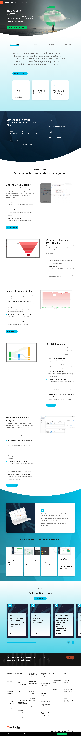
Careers (54, 675)
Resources (35, 2)
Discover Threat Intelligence (46, 715)
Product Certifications (68, 689)
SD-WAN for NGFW (21, 686)
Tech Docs (66, 696)
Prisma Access (20, 708)
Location (54, 687)
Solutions (22, 2)
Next (73, 642)
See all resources (39, 598)
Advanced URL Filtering (11, 691)
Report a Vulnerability (68, 691)
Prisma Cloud (31, 688)
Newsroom (55, 689)
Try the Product (10, 331)
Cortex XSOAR (32, 698)
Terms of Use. (57, 660)
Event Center (66, 682)
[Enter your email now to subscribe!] (53, 657)
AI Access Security (10, 681)
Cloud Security (32, 676)
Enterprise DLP (20, 705)
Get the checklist (11, 485)
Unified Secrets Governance (46, 695)
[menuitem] (9, 3)
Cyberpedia (66, 680)
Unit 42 (65, 698)
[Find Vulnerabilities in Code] (57, 299)
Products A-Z (66, 687)
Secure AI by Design (10, 676)
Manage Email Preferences (69, 684)
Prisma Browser (20, 710)
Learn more (50, 405)
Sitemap (65, 693)
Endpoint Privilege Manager (45, 683)
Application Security (33, 681)
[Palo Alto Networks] (9, 2)
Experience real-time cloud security (16, 27)
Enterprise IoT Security (11, 701)
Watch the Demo (11, 227)
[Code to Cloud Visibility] (57, 193)
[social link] (52, 731)
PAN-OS (19, 689)
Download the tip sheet (19, 73)
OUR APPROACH (34, 44)
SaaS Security (9, 708)
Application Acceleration (22, 700)
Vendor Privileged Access (45, 701)
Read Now (58, 633)
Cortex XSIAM (31, 693)
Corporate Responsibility (57, 680)
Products (16, 2)
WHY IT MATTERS (14, 44)
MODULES (51, 44)
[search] (78, 2)
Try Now (35, 633)
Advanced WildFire (10, 693)
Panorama (19, 691)
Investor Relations (56, 684)
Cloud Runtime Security (33, 685)
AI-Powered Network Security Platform (14, 673)
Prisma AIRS (9, 679)
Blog (65, 673)
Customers (55, 682)
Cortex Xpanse (32, 700)
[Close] (79, 734)
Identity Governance (44, 685)
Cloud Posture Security (33, 683)
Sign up (69, 657)
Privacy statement (24, 734)
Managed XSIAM (32, 706)
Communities (66, 675)
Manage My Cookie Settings (62, 733)
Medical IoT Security (10, 703)
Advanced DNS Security (11, 695)
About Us (54, 673)
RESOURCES (68, 44)
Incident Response (44, 710)
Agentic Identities (44, 691)
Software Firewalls (21, 682)
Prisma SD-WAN (20, 712)
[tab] (21, 642)
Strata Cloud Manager (22, 684)
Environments (28, 2)
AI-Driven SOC (32, 691)
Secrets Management (44, 693)
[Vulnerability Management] (23, 248)
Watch (11, 633)
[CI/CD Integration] (23, 352)
